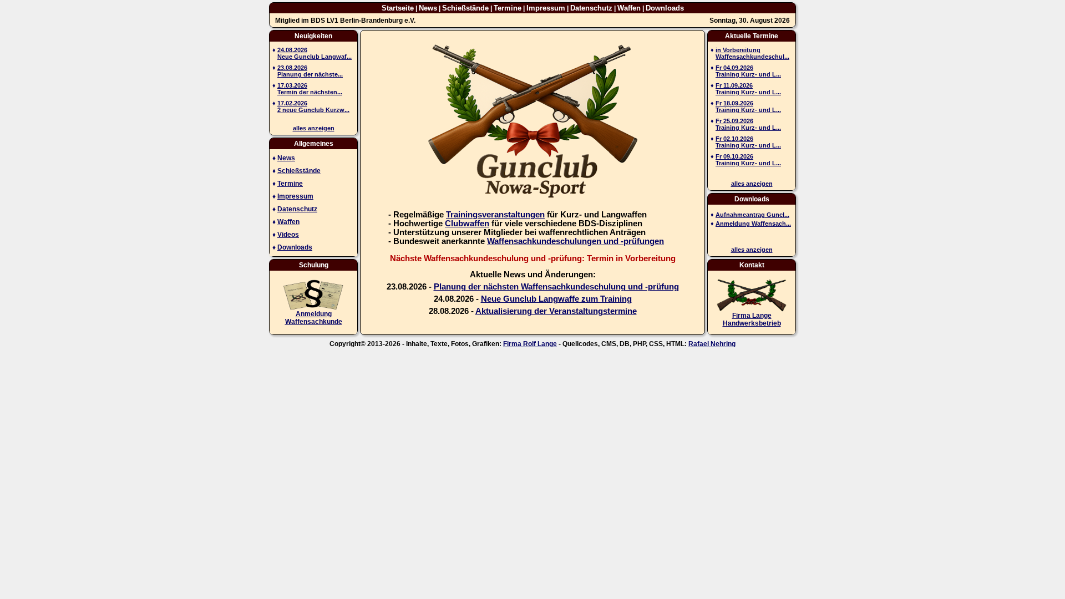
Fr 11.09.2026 (734, 85)
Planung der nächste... (310, 74)
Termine (507, 8)
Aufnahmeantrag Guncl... (752, 214)
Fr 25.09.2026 (734, 121)
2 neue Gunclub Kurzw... (313, 109)
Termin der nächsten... (309, 92)
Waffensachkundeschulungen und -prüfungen (575, 241)
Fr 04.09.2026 (734, 67)
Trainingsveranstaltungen (495, 214)
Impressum (545, 8)
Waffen (629, 8)
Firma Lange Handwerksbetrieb (752, 319)
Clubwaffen (467, 223)
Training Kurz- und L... (748, 74)
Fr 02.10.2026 (734, 138)
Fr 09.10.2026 (734, 156)
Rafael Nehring (712, 344)
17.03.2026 (292, 85)
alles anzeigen (313, 128)
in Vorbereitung (738, 50)
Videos (288, 234)
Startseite (398, 8)
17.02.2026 (292, 103)
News (428, 8)
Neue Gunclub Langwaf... (314, 56)
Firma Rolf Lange (530, 344)
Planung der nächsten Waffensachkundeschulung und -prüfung (556, 286)
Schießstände (465, 8)
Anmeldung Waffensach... (753, 223)
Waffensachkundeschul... (752, 56)
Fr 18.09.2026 (734, 103)
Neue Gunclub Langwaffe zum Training (556, 299)
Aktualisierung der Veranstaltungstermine (556, 311)
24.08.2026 (292, 50)
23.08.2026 (292, 67)
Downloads (665, 8)
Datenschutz (591, 8)
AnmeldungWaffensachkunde (313, 318)
